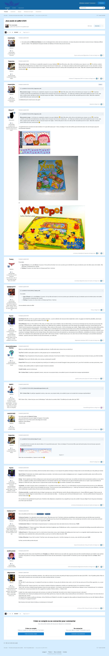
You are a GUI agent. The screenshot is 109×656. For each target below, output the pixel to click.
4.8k (12, 426)
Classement (38, 11)
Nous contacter (57, 652)
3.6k (12, 299)
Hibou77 (11, 110)
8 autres (86, 566)
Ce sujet (98, 7)
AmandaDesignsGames (11, 347)
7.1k (12, 397)
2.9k (12, 360)
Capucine (11, 61)
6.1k (12, 272)
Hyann (75, 55)
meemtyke (14, 25)
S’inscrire (101, 3)
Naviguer (7, 7)
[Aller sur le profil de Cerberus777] (11, 292)
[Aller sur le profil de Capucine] (11, 66)
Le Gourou (75, 253)
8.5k (12, 123)
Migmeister (85, 55)
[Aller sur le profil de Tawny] (11, 264)
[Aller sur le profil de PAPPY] (11, 389)
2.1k (12, 563)
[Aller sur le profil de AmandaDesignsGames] (11, 353)
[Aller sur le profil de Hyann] (11, 321)
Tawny (11, 259)
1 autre (91, 55)
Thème (50, 652)
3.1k (12, 328)
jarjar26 (77, 378)
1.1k (12, 74)
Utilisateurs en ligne (28, 11)
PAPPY (81, 78)
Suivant (16, 32)
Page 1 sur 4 (26, 32)
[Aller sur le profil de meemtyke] (7, 26)
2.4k (12, 585)
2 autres (91, 280)
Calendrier (13, 11)
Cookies (65, 652)
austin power (80, 55)
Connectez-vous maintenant (78, 633)
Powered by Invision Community (54, 653)
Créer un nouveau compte (31, 633)
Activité (14, 7)
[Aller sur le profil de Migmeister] (11, 578)
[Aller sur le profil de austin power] (11, 556)
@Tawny (48, 513)
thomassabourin (79, 505)
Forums (6, 11)
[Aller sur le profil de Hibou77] (11, 115)
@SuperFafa (40, 513)
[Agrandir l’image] (34, 142)
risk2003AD (11, 413)
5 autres (91, 429)
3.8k (12, 50)
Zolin (69, 566)
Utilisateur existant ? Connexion (87, 3)
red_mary (86, 505)
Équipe (19, 11)
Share (90, 25)
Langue (44, 652)
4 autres (91, 378)
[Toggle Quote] (21, 88)
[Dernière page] (20, 32)
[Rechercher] (103, 8)
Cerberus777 (72, 78)
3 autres (86, 78)
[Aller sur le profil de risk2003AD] (11, 418)
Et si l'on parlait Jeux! (23, 26)
